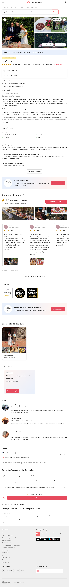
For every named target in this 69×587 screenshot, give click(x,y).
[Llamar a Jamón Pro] (4, 498)
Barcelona (21, 7)
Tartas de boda (30, 522)
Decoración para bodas (45, 519)
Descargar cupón (12, 391)
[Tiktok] (22, 570)
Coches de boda (58, 516)
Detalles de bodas (27, 516)
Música (50, 516)
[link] (14, 343)
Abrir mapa (62, 454)
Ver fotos (60, 44)
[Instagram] (14, 570)
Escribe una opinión (56, 201)
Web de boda (5, 562)
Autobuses (5, 519)
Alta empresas (6, 552)
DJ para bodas (40, 522)
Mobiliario (12, 519)
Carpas (19, 519)
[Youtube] (18, 570)
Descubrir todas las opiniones (33, 276)
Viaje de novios (19, 522)
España (42, 571)
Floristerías (34, 519)
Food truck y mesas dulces (9, 7)
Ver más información (34, 171)
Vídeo (44, 516)
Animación (26, 519)
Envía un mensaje (58, 183)
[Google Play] (54, 540)
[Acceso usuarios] (66, 2)
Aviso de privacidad (7, 540)
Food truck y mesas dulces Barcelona (12, 462)
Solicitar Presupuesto (37, 498)
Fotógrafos (37, 516)
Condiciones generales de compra (11, 538)
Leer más (5, 122)
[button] (34, 183)
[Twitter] (7, 570)
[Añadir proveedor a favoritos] (64, 19)
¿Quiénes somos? (6, 555)
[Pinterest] (10, 570)
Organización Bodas (7, 522)
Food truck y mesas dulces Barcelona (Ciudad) (34, 462)
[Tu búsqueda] (4, 19)
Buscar (55, 12)
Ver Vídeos (47, 44)
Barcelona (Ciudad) (32, 7)
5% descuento (58, 65)
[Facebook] (3, 570)
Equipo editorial (6, 557)
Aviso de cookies (6, 542)
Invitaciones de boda (14, 516)
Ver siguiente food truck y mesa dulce (13, 504)
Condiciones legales (7, 535)
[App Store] (42, 540)
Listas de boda (58, 519)
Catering (4, 516)
